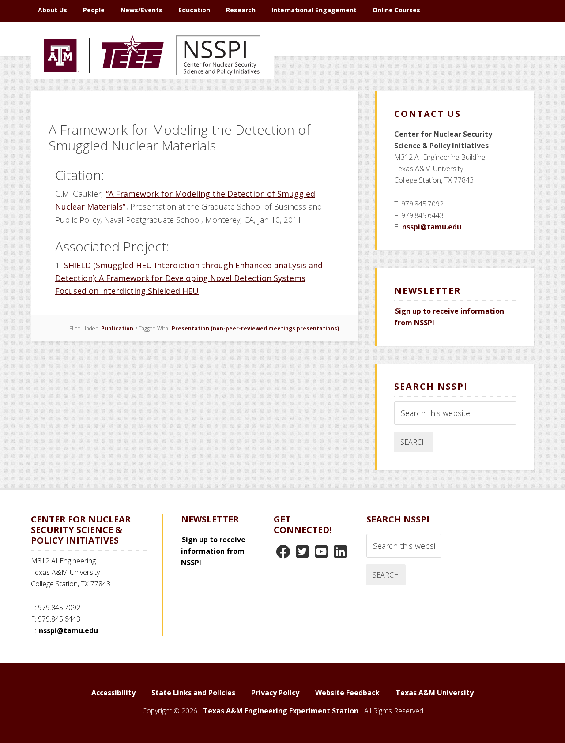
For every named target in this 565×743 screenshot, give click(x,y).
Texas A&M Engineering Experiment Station (280, 711)
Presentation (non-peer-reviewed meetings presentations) (255, 328)
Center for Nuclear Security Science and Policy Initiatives (152, 96)
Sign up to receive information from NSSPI (213, 551)
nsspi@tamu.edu (431, 227)
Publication (117, 328)
